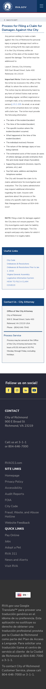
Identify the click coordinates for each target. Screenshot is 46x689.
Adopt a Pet (13, 547)
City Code (11, 260)
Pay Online (12, 535)
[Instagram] (17, 390)
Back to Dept (12, 20)
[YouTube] (34, 390)
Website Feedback (17, 523)
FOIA (8, 500)
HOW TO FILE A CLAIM (17, 281)
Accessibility (13, 488)
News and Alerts (16, 560)
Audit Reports (14, 494)
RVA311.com (13, 463)
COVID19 (11, 285)
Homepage (12, 475)
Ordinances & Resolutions (18, 263)
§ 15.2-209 (16, 104)
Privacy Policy (14, 482)
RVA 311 (11, 554)
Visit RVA (11, 566)
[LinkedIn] (26, 390)
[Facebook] (9, 390)
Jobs (8, 541)
